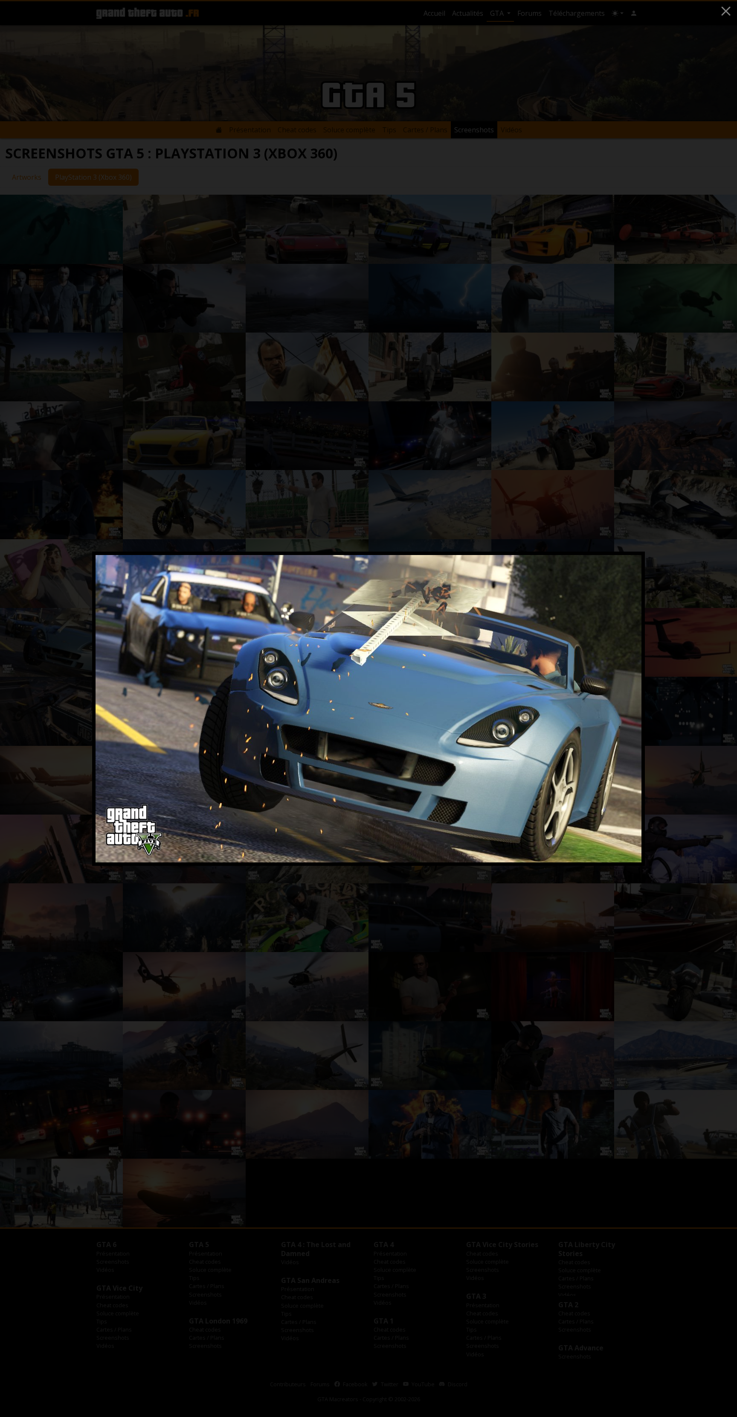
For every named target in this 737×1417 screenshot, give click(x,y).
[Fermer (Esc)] (726, 11)
